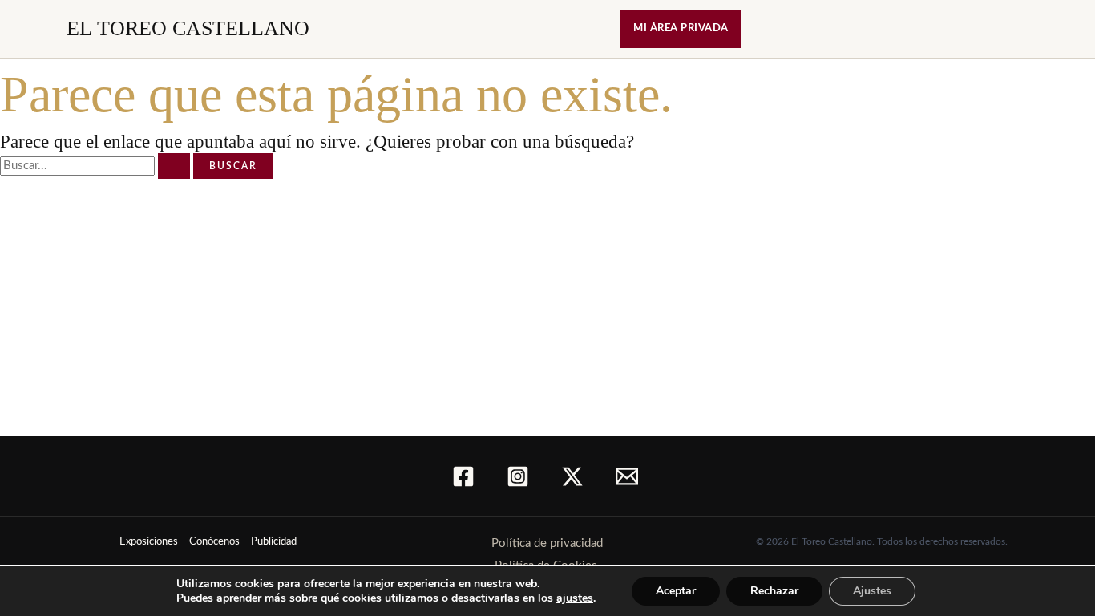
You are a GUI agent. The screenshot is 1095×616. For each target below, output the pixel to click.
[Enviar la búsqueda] (174, 166)
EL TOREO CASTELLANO (188, 28)
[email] (629, 476)
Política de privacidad (547, 543)
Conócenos (214, 542)
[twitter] (574, 476)
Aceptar (676, 590)
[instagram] (520, 476)
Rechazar (774, 590)
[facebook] (465, 476)
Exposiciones (148, 542)
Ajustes (872, 590)
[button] (681, 29)
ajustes (574, 598)
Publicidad (274, 542)
